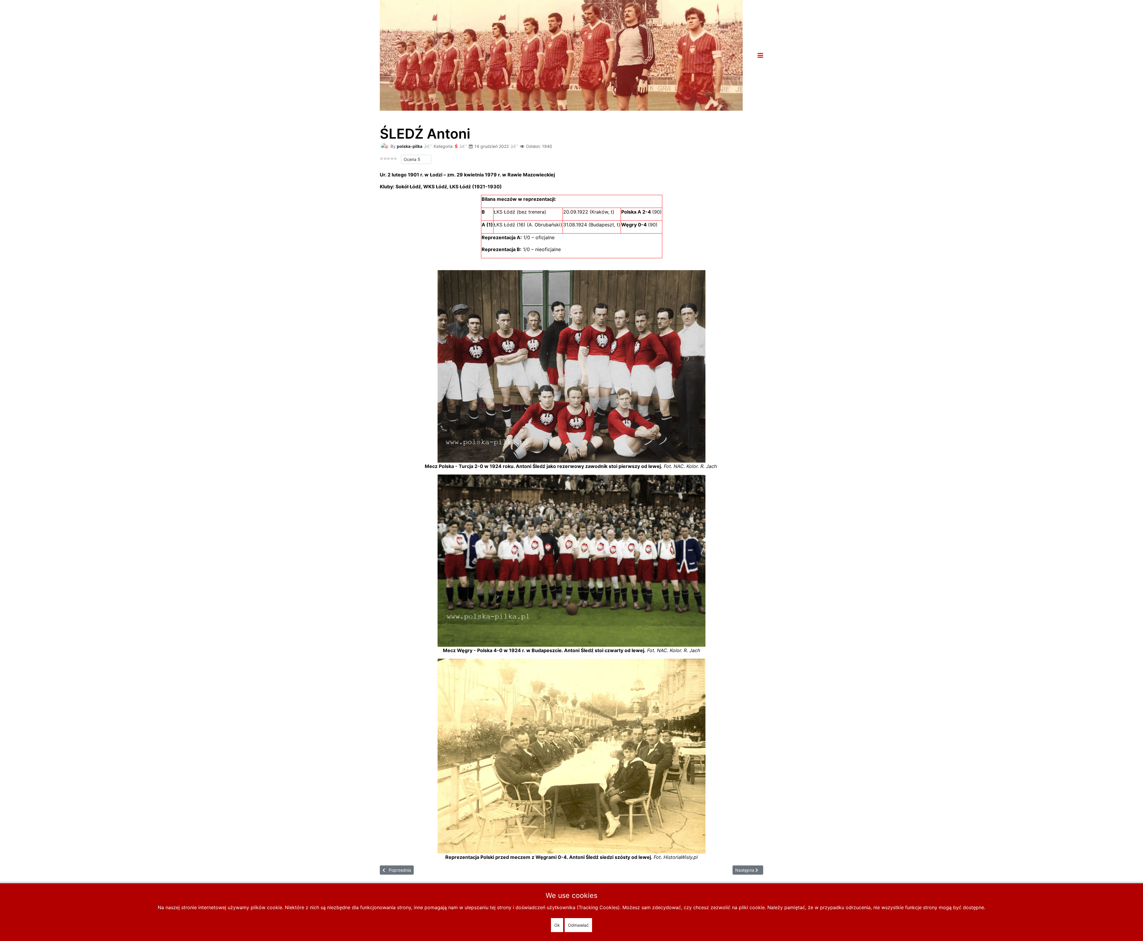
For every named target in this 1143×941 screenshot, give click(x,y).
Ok (557, 925)
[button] (760, 55)
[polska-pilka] (384, 145)
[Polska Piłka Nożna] (561, 55)
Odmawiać (578, 925)
